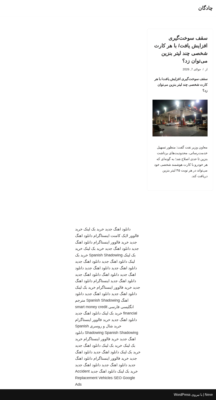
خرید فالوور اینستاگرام (111, 242)
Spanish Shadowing (106, 255)
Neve (209, 394)
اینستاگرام (101, 281)
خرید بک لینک (94, 229)
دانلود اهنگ (110, 274)
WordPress (182, 394)
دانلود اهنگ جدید (118, 229)
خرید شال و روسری (105, 326)
